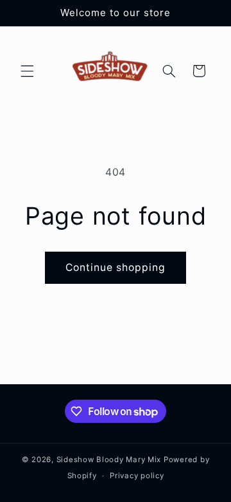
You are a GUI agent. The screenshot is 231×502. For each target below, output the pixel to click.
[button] (27, 71)
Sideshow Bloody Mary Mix (109, 459)
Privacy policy (137, 475)
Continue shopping (115, 267)
